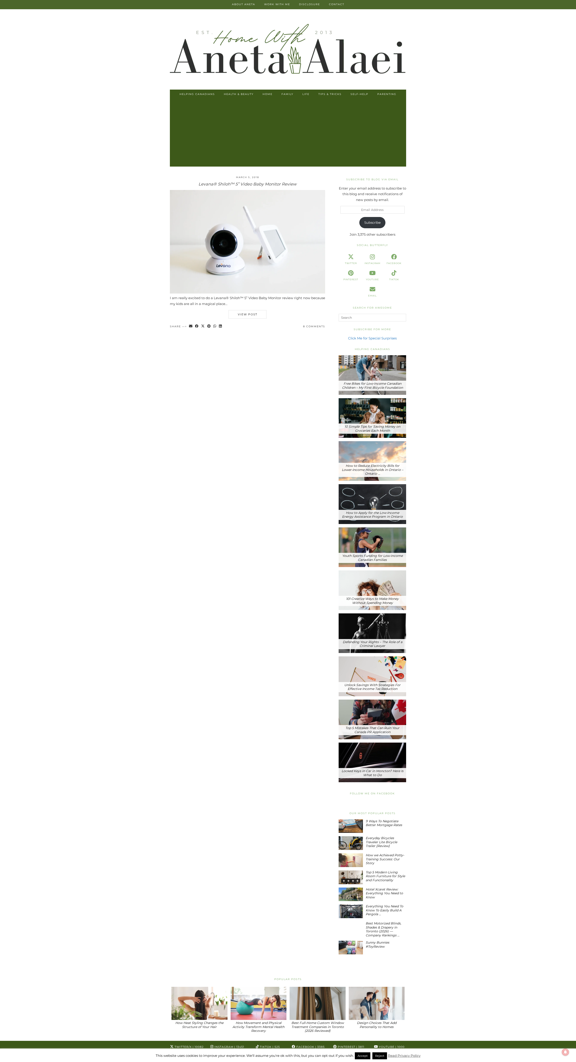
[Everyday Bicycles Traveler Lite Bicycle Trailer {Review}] (351, 843)
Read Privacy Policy (404, 1055)
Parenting (386, 94)
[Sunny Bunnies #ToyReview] (351, 947)
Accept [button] (363, 1055)
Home (267, 94)
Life (305, 94)
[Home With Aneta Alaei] (288, 49)
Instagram (229, 1046)
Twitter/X (189, 1046)
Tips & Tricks (330, 94)
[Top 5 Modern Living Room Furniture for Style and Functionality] (351, 877)
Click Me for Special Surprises (372, 338)
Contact (336, 4)
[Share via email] (191, 326)
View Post (247, 314)
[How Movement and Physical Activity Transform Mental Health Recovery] (259, 1003)
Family (287, 94)
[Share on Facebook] (197, 326)
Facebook (310, 1046)
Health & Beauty (239, 94)
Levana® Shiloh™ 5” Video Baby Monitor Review (247, 184)
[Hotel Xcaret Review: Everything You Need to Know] (351, 894)
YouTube (391, 1046)
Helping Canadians (197, 94)
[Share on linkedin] (220, 326)
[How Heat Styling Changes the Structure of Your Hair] (199, 1003)
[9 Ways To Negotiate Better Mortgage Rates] (351, 826)
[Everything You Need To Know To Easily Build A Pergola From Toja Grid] (351, 911)
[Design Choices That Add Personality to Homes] (377, 1003)
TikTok (269, 1046)
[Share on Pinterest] (209, 326)
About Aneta (243, 4)
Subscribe (372, 222)
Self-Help (359, 94)
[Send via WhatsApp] (215, 326)
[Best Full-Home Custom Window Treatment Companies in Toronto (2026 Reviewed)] (318, 1003)
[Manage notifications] (565, 1052)
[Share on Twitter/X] (203, 326)
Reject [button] (379, 1055)
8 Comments (314, 326)
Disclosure (309, 4)
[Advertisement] (288, 132)
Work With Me (277, 4)
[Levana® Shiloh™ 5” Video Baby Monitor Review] (247, 292)
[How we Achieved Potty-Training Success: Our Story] (351, 860)
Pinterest (350, 1046)
